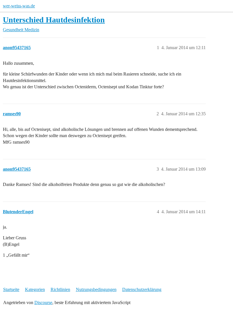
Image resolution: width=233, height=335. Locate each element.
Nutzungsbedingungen (96, 289)
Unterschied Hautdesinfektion (54, 19)
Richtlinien (60, 289)
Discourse (43, 302)
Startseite (11, 289)
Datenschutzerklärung (141, 289)
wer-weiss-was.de (19, 5)
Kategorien (35, 289)
